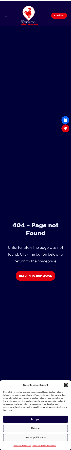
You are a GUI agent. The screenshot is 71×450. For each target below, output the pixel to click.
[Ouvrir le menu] (6, 16)
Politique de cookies (22, 445)
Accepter (35, 419)
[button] (66, 385)
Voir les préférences (35, 437)
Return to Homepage (35, 275)
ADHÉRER (59, 15)
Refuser (35, 428)
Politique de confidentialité (44, 445)
